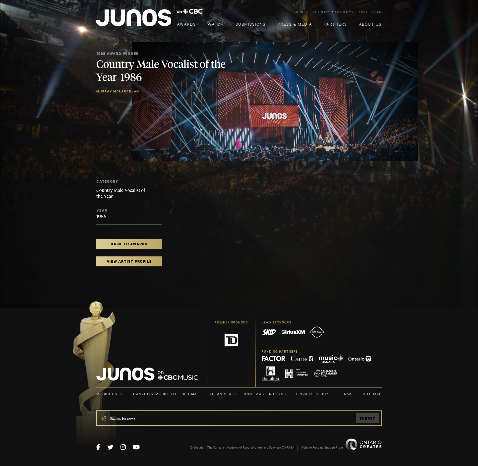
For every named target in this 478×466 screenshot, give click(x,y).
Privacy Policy (312, 393)
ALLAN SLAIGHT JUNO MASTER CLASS (247, 393)
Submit (367, 418)
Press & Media (295, 23)
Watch (216, 23)
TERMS (346, 393)
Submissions (251, 23)
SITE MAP (372, 393)
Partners (335, 23)
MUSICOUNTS (109, 393)
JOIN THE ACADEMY (312, 11)
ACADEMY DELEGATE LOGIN (358, 11)
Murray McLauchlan (117, 91)
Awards (186, 23)
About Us (370, 23)
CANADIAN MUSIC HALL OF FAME (166, 393)
